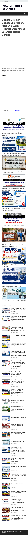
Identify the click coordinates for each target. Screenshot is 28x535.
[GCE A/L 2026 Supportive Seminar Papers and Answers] (6, 483)
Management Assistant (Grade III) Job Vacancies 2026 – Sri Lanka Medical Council (18, 344)
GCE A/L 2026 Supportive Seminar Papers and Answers (18, 484)
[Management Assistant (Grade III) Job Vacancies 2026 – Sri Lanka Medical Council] (6, 343)
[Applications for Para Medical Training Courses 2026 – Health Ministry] (6, 416)
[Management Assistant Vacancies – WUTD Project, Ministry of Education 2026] (6, 499)
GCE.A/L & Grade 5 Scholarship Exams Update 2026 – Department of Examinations (18, 493)
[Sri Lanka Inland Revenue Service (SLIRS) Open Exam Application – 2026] (6, 424)
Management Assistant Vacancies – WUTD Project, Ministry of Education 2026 (18, 501)
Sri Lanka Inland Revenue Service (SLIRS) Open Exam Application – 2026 (17, 425)
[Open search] (25, 14)
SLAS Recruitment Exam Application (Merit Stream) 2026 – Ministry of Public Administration (17, 391)
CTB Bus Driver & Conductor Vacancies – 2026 (18, 336)
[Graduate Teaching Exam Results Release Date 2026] (6, 440)
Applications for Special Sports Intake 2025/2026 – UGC (18, 433)
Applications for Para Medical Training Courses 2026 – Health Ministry (18, 417)
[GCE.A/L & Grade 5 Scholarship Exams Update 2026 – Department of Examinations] (6, 491)
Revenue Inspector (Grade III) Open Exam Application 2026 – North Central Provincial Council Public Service (18, 517)
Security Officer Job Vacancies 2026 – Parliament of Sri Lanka (18, 467)
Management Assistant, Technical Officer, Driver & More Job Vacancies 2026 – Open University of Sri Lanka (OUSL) (18, 450)
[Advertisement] (14, 53)
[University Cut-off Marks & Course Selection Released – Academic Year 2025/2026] (6, 507)
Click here (17, 110)
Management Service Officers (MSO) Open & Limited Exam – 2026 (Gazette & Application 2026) (18, 318)
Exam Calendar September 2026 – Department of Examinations (17, 460)
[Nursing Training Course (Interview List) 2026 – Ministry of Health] (6, 371)
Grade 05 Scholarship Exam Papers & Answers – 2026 (17, 399)
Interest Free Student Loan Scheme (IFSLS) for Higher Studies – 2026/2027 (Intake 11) (18, 382)
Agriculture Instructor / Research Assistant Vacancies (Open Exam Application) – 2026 (18, 408)
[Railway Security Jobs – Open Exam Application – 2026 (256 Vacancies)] (6, 308)
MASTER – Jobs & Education (12, 7)
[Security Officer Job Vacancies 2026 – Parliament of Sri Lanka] (6, 466)
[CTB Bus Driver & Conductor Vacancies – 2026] (6, 335)
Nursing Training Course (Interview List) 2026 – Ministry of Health (17, 373)
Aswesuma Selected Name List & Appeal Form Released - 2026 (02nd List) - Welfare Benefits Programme (12, 133)
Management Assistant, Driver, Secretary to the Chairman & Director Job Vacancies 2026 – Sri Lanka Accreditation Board (18, 353)
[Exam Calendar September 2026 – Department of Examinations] (6, 458)
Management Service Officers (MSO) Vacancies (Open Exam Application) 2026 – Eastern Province (18, 476)
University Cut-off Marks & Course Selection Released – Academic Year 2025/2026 (18, 509)
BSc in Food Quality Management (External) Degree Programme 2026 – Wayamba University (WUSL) (18, 328)
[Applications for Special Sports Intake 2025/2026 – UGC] (6, 432)
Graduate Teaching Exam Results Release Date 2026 (14, 300)
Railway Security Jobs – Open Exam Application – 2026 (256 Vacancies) (18, 310)
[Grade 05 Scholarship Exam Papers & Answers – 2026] (6, 399)
